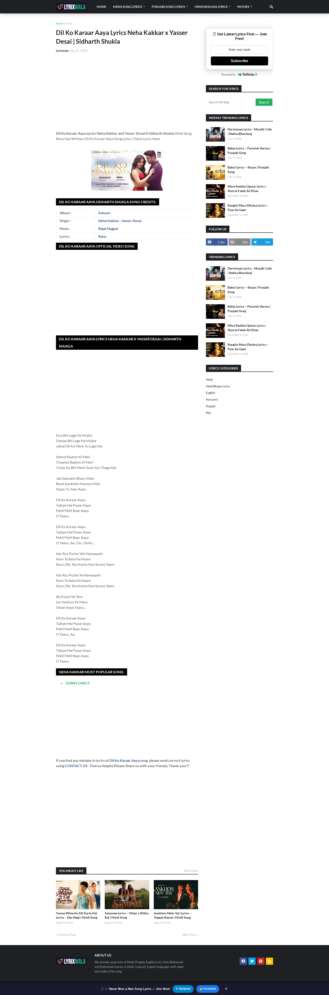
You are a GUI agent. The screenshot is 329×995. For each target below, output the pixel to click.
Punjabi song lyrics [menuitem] (168, 7)
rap (208, 412)
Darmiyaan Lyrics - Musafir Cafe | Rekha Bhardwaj (250, 131)
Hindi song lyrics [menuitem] (127, 7)
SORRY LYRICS (78, 683)
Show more (191, 870)
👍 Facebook (207, 988)
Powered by (229, 74)
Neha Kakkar (108, 220)
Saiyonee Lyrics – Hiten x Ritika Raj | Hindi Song (126, 915)
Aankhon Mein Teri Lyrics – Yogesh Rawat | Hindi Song (173, 915)
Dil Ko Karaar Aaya (124, 760)
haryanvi (212, 399)
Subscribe (239, 61)
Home (59, 23)
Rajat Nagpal (108, 228)
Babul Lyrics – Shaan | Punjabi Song (248, 169)
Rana (102, 236)
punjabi (210, 406)
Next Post (189, 935)
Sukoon (104, 213)
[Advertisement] (127, 90)
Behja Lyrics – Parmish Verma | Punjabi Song (249, 150)
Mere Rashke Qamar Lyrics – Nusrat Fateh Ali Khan (247, 188)
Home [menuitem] (101, 7)
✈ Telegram (183, 988)
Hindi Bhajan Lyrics (218, 386)
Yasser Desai (131, 220)
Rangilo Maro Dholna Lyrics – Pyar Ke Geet (248, 207)
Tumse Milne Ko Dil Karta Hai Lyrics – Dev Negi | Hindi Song (76, 915)
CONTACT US (76, 766)
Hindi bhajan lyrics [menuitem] (211, 7)
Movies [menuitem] (243, 7)
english (210, 393)
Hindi (69, 23)
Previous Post (67, 935)
